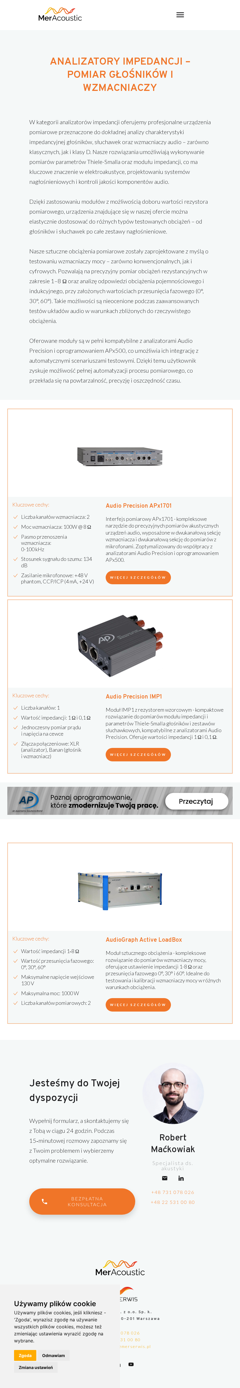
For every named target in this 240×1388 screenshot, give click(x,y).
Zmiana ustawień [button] (36, 1367)
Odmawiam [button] (53, 1355)
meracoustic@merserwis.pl (120, 1346)
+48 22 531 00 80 (173, 1202)
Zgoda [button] (25, 1355)
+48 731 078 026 (172, 1192)
